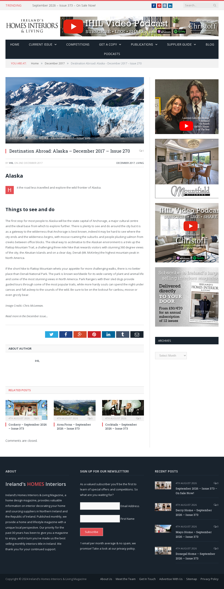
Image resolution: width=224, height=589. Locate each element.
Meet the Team (126, 579)
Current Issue (40, 44)
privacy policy (126, 548)
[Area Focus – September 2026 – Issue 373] (75, 410)
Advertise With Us (171, 579)
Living (140, 162)
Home (14, 44)
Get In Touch (147, 579)
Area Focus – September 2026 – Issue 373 (74, 426)
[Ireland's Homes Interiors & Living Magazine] (32, 24)
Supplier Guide (179, 44)
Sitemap (191, 579)
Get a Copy (108, 44)
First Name (128, 519)
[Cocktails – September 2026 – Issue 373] (123, 410)
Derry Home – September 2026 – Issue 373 (63, 5)
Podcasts (112, 54)
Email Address (130, 506)
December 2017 (125, 162)
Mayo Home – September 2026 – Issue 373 (194, 534)
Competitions (77, 44)
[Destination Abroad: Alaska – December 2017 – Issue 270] (74, 111)
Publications (142, 44)
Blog (210, 44)
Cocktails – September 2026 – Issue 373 (121, 426)
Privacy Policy (210, 579)
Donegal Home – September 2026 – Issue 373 (195, 556)
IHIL (11, 162)
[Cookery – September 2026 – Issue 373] (26, 410)
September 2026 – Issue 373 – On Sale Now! (196, 490)
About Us (106, 579)
